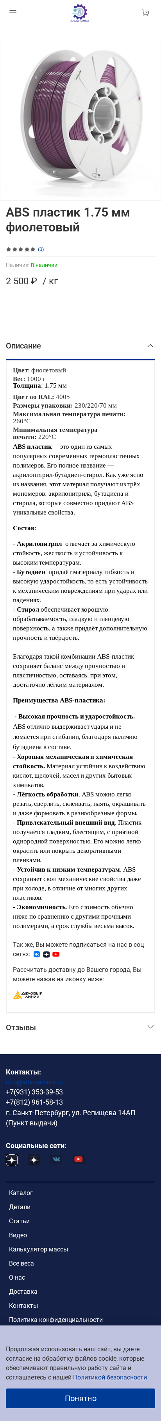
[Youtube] (56, 954)
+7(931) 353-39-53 (34, 1092)
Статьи (19, 1221)
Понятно (81, 1398)
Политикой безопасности (110, 1377)
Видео (18, 1235)
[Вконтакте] (37, 954)
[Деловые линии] (28, 994)
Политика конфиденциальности (56, 1319)
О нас (17, 1277)
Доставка (23, 1291)
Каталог (21, 1193)
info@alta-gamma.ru (34, 1082)
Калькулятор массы (38, 1249)
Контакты (23, 1305)
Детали (19, 1207)
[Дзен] (46, 954)
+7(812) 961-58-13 (34, 1102)
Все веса (21, 1263)
